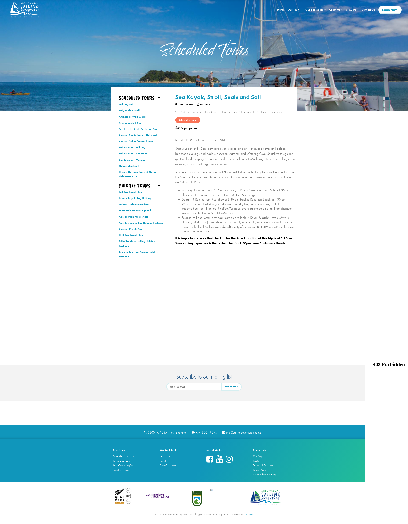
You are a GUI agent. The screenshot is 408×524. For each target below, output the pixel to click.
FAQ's (256, 460)
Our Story (257, 456)
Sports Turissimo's (168, 465)
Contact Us (368, 9)
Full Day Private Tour (131, 192)
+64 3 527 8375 (206, 432)
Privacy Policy (259, 470)
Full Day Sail (126, 104)
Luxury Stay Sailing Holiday (135, 198)
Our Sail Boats (314, 9)
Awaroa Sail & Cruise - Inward (137, 141)
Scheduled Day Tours (123, 456)
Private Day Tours (121, 460)
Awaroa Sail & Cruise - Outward (138, 135)
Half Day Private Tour (131, 235)
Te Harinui (165, 456)
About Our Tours (121, 470)
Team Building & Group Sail (135, 210)
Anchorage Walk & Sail (132, 116)
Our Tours (294, 9)
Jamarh (163, 460)
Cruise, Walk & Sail (130, 122)
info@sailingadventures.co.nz (243, 432)
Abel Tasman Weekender (133, 216)
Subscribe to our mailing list (204, 376)
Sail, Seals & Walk (129, 110)
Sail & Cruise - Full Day (132, 147)
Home (280, 9)
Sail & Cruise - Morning (132, 159)
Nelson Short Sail (129, 165)
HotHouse (248, 514)
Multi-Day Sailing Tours (124, 465)
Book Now (390, 9)
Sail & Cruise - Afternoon (133, 153)
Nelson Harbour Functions (134, 204)
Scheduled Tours (137, 98)
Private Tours (134, 185)
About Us (335, 9)
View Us (351, 9)
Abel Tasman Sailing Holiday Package (141, 222)
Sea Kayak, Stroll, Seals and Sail (138, 129)
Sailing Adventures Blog (264, 474)
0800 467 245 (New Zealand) (167, 432)
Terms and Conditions (263, 465)
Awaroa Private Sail (130, 229)
